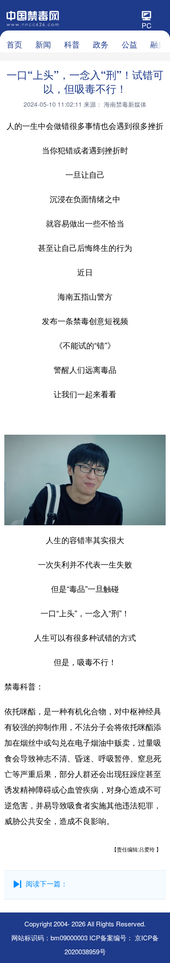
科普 (72, 44)
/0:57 (42, 516)
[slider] (134, 516)
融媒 (158, 44)
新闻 (43, 44)
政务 (101, 44)
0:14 (29, 516)
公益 (129, 44)
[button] (11, 515)
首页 (14, 44)
